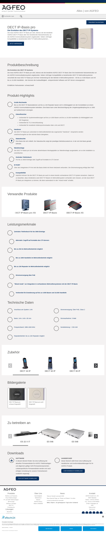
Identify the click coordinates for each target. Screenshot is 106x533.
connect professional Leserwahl (55, 500)
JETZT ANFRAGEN (16, 43)
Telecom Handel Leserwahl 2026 (55, 496)
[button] (27, 478)
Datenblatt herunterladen (96, 22)
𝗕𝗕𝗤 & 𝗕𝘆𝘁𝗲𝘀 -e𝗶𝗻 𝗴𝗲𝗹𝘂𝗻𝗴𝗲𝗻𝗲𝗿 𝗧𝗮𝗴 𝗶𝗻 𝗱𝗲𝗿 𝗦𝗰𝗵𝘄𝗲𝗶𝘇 (62, 502)
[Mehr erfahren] (25, 207)
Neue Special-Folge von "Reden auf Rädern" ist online (61, 498)
